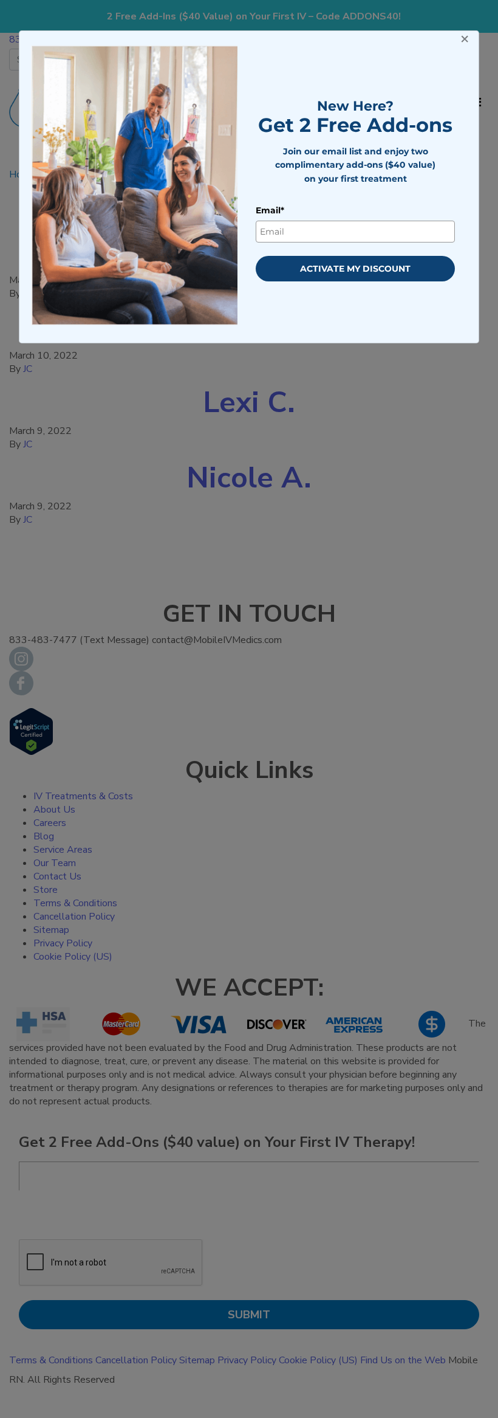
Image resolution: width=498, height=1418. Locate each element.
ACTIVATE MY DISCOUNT (355, 268)
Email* (270, 210)
